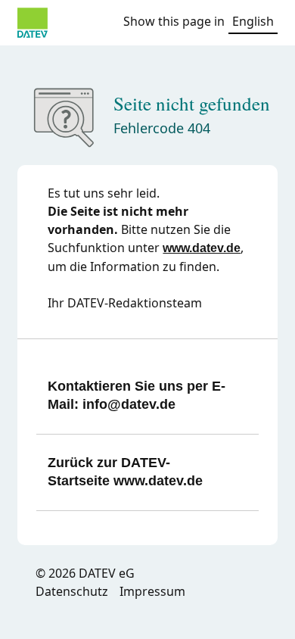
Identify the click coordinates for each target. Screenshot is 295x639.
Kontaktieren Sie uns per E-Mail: (136, 395)
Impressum (152, 591)
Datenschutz (72, 591)
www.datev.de (202, 248)
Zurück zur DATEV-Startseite (125, 471)
